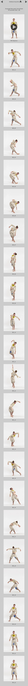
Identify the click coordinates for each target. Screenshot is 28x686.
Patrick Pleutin (14, 2)
